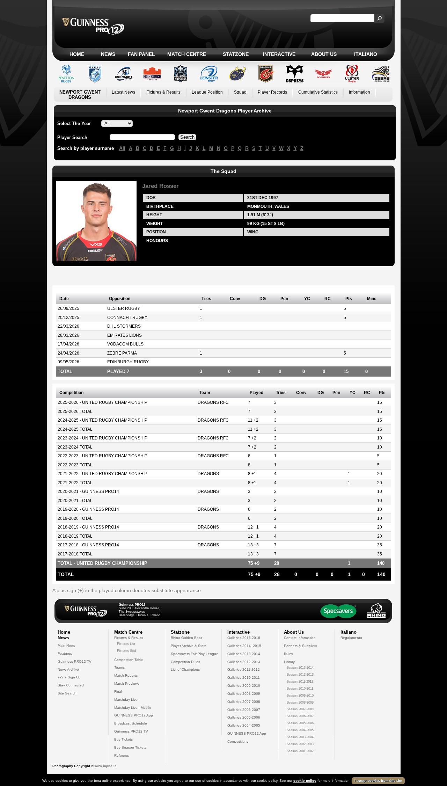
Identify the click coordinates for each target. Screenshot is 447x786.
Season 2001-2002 (300, 751)
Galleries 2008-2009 (243, 694)
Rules (288, 654)
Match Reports (126, 675)
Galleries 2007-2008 (243, 702)
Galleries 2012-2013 (243, 662)
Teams (119, 667)
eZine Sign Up (69, 677)
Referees (121, 755)
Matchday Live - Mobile (132, 707)
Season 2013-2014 (300, 667)
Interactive (279, 54)
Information (359, 92)
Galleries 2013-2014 (243, 654)
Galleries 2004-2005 (243, 725)
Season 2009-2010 (300, 695)
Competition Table (128, 660)
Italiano (365, 54)
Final (118, 691)
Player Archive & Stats (188, 646)
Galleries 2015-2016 (243, 638)
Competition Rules (185, 662)
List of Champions (185, 669)
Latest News (123, 92)
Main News (66, 645)
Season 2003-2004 (300, 737)
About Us (324, 54)
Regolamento (351, 638)
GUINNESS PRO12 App (133, 715)
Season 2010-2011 (300, 688)
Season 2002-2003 (300, 744)
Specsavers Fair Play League (194, 654)
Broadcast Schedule (130, 723)
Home (76, 54)
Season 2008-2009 (300, 702)
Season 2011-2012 (300, 681)
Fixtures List (126, 644)
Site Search (67, 693)
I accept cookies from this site (378, 781)
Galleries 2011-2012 (243, 669)
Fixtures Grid (126, 651)
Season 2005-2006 (300, 723)
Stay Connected (71, 685)
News (108, 54)
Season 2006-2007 (300, 716)
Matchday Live (126, 699)
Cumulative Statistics (318, 92)
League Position (207, 92)
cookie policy (304, 781)
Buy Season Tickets (130, 747)
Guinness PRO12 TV (74, 661)
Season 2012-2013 (300, 674)
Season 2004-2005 (300, 730)
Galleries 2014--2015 (244, 646)
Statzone (236, 54)
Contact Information (300, 638)
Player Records (272, 92)
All (122, 148)
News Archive (68, 669)
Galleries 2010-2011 (243, 677)
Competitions (237, 741)
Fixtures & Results (163, 92)
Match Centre (186, 54)
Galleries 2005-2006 (243, 717)
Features (65, 653)
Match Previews (126, 683)
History (289, 662)
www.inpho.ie (105, 766)
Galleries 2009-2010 (243, 685)
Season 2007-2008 (300, 709)
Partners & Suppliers (300, 646)
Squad (240, 92)
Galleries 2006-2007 (243, 710)
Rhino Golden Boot (186, 638)
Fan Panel (141, 54)
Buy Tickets (123, 739)
